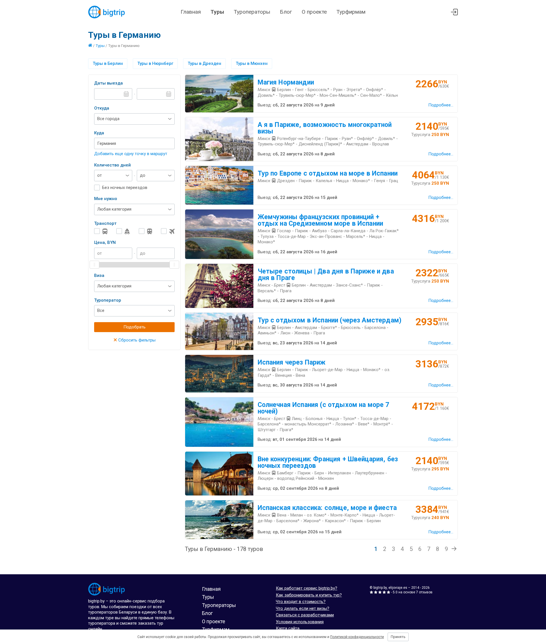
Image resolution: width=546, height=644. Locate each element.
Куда (99, 132)
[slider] (94, 265)
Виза (99, 275)
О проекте (314, 12)
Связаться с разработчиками (305, 615)
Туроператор (107, 300)
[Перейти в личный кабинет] (454, 12)
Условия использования (300, 621)
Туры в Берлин (108, 63)
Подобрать (134, 327)
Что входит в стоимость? (301, 601)
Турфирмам (350, 12)
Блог (286, 12)
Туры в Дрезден (204, 63)
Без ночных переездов (124, 187)
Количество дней (112, 165)
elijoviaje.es (397, 588)
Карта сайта (287, 628)
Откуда (101, 108)
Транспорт (105, 223)
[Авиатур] (168, 231)
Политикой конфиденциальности (357, 637)
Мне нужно (105, 198)
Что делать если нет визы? (302, 608)
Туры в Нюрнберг (155, 63)
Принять (398, 637)
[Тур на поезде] (145, 231)
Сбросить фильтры (134, 340)
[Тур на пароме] (123, 231)
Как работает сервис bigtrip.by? (306, 588)
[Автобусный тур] (101, 231)
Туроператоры (252, 12)
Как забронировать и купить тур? (309, 595)
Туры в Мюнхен (252, 63)
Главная (191, 12)
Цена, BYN (105, 242)
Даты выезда (108, 83)
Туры (217, 12)
